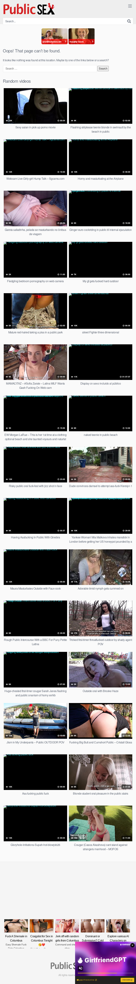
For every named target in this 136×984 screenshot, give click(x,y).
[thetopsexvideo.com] (29, 9)
